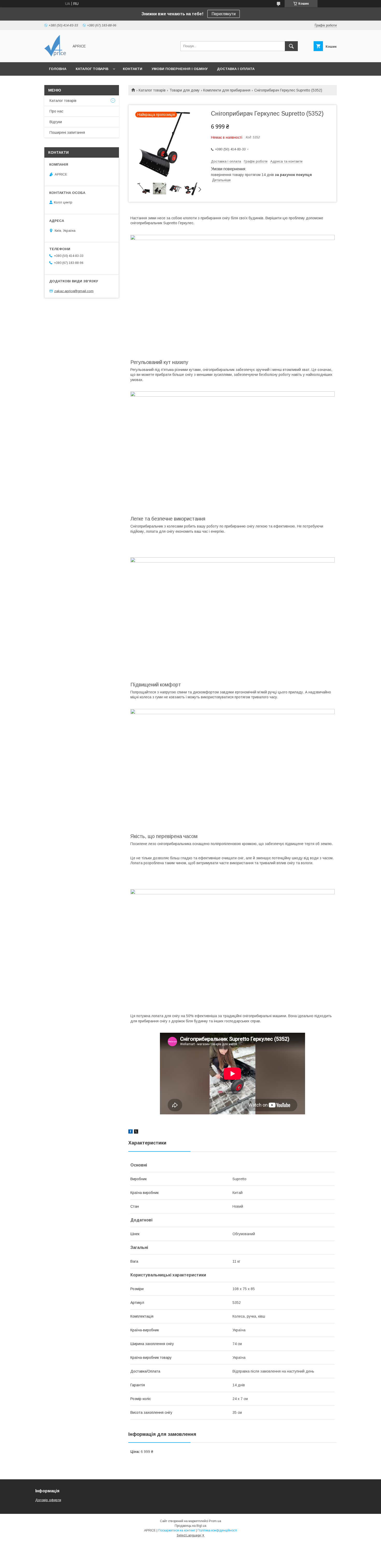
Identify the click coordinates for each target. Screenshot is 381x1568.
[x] (136, 1132)
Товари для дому (185, 90)
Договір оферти (48, 1500)
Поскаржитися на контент (176, 1530)
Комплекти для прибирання (226, 90)
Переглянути (223, 14)
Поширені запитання (67, 132)
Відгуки (56, 122)
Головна (57, 69)
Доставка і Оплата (236, 69)
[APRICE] (55, 55)
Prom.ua (215, 1521)
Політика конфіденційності (217, 1530)
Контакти (132, 69)
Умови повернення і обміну (180, 69)
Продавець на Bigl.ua (190, 1526)
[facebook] (130, 1132)
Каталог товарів (92, 69)
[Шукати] (291, 46)
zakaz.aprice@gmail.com (74, 291)
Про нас (56, 111)
